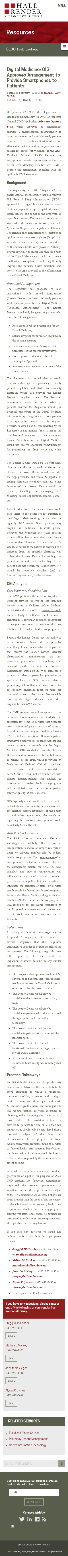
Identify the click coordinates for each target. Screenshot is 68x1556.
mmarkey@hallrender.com (29, 1265)
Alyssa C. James (22, 1282)
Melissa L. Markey (16, 1345)
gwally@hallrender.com (31, 1255)
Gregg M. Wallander (25, 1249)
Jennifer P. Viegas (23, 1271)
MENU (62, 6)
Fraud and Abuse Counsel (24, 1433)
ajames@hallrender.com (27, 1287)
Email (11, 1335)
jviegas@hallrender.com (27, 1276)
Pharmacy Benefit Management (28, 1439)
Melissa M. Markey (24, 1260)
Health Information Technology (27, 1445)
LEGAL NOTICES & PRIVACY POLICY (34, 1545)
